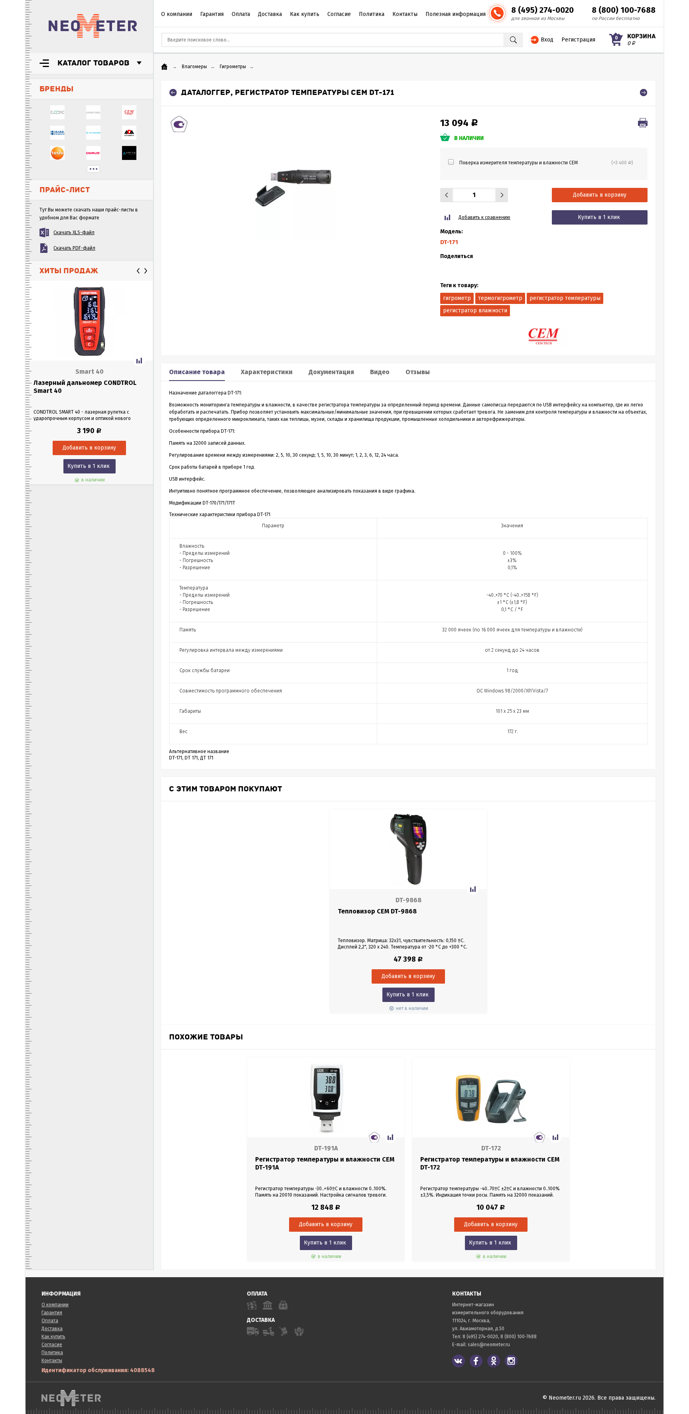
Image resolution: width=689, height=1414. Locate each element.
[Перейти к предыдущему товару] (173, 93)
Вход (547, 39)
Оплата (241, 14)
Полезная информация (455, 14)
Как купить (304, 14)
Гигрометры (233, 66)
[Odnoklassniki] (493, 1361)
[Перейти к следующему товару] (644, 93)
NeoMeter (93, 26)
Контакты (404, 14)
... (93, 169)
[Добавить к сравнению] (139, 361)
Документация (331, 372)
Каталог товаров (93, 63)
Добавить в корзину (599, 194)
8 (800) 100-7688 (624, 10)
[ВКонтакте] (458, 1361)
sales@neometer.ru (489, 1344)
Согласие (339, 14)
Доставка (270, 14)
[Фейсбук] (476, 1361)
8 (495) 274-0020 (542, 10)
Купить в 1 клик (88, 466)
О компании (176, 14)
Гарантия (212, 14)
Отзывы (418, 372)
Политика (371, 14)
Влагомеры (194, 66)
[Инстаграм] (511, 1361)
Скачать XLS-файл (73, 232)
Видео (380, 372)
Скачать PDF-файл (74, 248)
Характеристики (267, 372)
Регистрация (578, 39)
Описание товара (197, 372)
